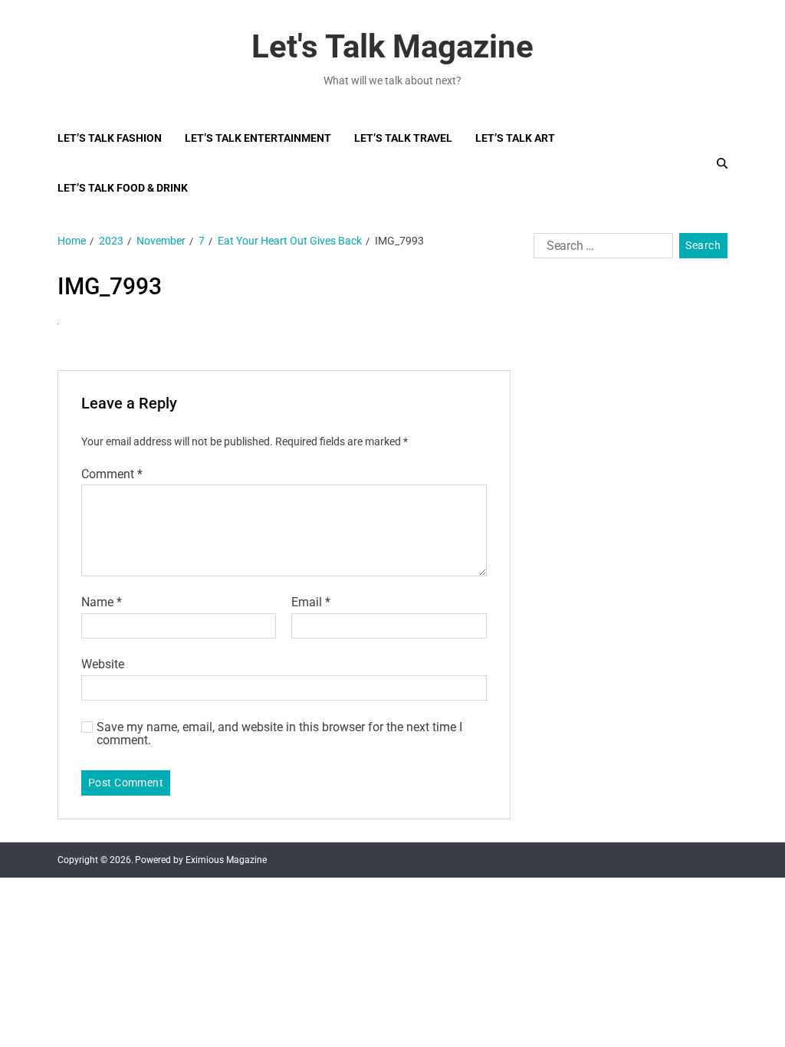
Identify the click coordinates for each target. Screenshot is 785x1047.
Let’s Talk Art (515, 138)
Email (310, 602)
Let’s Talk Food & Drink (122, 188)
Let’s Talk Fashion (109, 138)
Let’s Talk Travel (403, 138)
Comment (112, 474)
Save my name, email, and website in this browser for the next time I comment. (279, 733)
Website (102, 664)
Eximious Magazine (226, 860)
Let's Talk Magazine (392, 47)
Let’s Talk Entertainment (258, 138)
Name (101, 602)
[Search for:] (600, 249)
